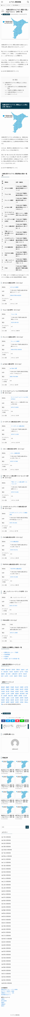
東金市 (25, 674)
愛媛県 (7, 687)
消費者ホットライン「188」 (8, 993)
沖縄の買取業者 (7, 926)
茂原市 (16, 676)
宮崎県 (7, 689)
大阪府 (7, 698)
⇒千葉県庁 (6, 656)
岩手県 (26, 687)
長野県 (21, 698)
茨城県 (12, 687)
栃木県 (17, 700)
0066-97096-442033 (15, 295)
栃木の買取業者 (7, 922)
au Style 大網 (13, 368)
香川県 (7, 691)
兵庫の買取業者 (7, 846)
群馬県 (26, 689)
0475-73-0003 (14, 407)
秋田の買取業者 (7, 951)
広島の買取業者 (7, 903)
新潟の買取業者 (7, 916)
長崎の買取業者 (7, 961)
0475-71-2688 (14, 632)
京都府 (17, 689)
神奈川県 (10, 695)
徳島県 (12, 700)
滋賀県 (17, 693)
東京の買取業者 (7, 919)
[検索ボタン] (28, 2)
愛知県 (3, 687)
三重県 (26, 691)
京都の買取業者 (7, 840)
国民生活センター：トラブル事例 (9, 989)
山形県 (3, 693)
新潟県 (5, 695)
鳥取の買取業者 (7, 980)
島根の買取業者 (7, 900)
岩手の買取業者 (7, 897)
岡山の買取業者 (7, 894)
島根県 (3, 700)
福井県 (3, 702)
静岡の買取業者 (7, 970)
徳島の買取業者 (7, 907)
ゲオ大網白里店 (14, 541)
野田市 (20, 676)
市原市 (11, 671)
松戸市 (21, 671)
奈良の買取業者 (7, 868)
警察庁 (2, 1006)
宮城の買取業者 (7, 872)
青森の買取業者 (7, 967)
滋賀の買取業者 (7, 929)
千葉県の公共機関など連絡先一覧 (16, 90)
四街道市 (6, 671)
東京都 (7, 700)
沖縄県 (21, 687)
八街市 (11, 676)
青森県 (16, 695)
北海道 (21, 702)
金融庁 (2, 1002)
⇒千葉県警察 (6, 654)
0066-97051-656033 (16, 349)
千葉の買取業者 (6, 14)
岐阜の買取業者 (7, 891)
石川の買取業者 (7, 935)
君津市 (13, 669)
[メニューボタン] (2, 2)
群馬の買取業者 (7, 954)
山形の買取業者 (7, 884)
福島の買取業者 (7, 948)
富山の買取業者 (7, 878)
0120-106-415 (15, 322)
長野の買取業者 (7, 964)
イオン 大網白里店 (15, 453)
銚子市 (20, 674)
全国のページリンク (12, 94)
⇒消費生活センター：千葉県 (10, 652)
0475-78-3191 (13, 522)
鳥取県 (26, 698)
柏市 (2, 676)
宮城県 (12, 689)
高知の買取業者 (7, 976)
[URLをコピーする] (26, 720)
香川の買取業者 (7, 973)
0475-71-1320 (15, 434)
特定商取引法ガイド (6, 994)
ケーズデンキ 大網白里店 (17, 426)
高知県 (12, 691)
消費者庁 (3, 1004)
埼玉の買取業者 (7, 859)
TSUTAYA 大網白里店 (16, 568)
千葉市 (26, 671)
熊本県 (21, 689)
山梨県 (12, 693)
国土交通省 (4, 1000)
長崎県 (17, 698)
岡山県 (17, 687)
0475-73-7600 (14, 461)
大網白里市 (15, 674)
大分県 (12, 698)
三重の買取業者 (7, 837)
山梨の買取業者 (7, 887)
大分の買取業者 (7, 862)
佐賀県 (17, 691)
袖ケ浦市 (8, 674)
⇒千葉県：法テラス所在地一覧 (11, 658)
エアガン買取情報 (15, 2)
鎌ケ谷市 (8, 669)
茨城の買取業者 (7, 957)
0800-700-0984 (14, 376)
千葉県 (3, 698)
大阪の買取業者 (7, 865)
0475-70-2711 (14, 549)
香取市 (18, 669)
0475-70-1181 (15, 492)
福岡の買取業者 (7, 945)
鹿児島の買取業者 (7, 983)
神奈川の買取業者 (7, 938)
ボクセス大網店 (14, 287)
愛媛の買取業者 (7, 910)
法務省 (2, 999)
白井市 (6, 676)
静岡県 (20, 695)
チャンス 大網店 (15, 341)
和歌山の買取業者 (7, 856)
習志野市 (16, 671)
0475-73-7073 (13, 605)
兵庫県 (17, 702)
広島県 (3, 691)
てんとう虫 (14, 314)
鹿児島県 (22, 693)
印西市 (3, 669)
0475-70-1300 (14, 577)
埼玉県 (21, 691)
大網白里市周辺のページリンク (15, 92)
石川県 (25, 695)
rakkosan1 (15, 749)
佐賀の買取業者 (7, 843)
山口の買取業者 (7, 881)
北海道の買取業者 (7, 849)
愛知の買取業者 (7, 913)
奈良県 (21, 700)
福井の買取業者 (7, 942)
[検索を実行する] (27, 827)
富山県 (26, 700)
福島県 (12, 702)
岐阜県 (3, 689)
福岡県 (7, 702)
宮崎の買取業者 (7, 875)
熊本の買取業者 (7, 932)
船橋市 (3, 674)
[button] (3, 720)
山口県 (7, 693)
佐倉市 (22, 669)
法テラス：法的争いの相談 (7, 991)
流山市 (25, 676)
